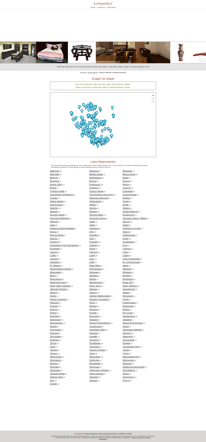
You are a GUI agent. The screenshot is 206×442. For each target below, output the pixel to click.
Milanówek (55, 272)
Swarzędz (128, 336)
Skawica (93, 319)
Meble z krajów (123, 67)
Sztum (53, 343)
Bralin (126, 177)
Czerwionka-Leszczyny (101, 194)
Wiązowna (55, 360)
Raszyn (54, 309)
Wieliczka (94, 360)
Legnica (127, 248)
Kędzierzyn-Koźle (132, 228)
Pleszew (54, 302)
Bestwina (127, 171)
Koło (91, 238)
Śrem (52, 346)
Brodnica (54, 181)
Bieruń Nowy (129, 174)
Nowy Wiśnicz (130, 286)
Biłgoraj (54, 177)
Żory (52, 380)
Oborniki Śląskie (58, 289)
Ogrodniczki (129, 289)
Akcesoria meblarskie (137, 67)
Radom (93, 306)
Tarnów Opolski (97, 350)
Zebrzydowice (96, 373)
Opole (53, 296)
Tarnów (53, 350)
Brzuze (126, 181)
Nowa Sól (127, 282)
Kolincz (53, 238)
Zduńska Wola (57, 373)
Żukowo (93, 380)
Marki (125, 265)
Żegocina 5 (128, 377)
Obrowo (93, 289)
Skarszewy (55, 319)
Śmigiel (126, 343)
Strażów (93, 333)
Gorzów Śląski (57, 215)
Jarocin (126, 221)
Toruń (92, 353)
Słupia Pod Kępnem (133, 323)
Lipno (125, 252)
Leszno (53, 252)
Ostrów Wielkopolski (99, 296)
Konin (126, 238)
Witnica (54, 363)
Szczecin (94, 340)
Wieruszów (128, 360)
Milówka (93, 275)
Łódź (91, 262)
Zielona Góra (56, 377)
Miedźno (127, 269)
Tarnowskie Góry (131, 346)
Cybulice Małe (57, 191)
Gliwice (126, 208)
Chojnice (93, 188)
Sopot (126, 326)
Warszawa (94, 356)
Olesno (53, 292)
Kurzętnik (55, 248)
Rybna (53, 313)
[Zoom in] (153, 95)
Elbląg (92, 204)
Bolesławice (95, 177)
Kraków (93, 245)
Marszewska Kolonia (60, 269)
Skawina (127, 319)
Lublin (53, 255)
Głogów (54, 211)
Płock (92, 302)
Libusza (93, 252)
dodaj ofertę (78, 433)
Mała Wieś (94, 265)
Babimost (55, 171)
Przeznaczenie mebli (83, 67)
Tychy (126, 353)
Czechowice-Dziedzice (61, 194)
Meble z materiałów (110, 67)
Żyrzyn (126, 380)
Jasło (92, 225)
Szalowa (54, 340)
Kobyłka (93, 235)
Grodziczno (128, 215)
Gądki (126, 204)
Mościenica (56, 279)
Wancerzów (56, 356)
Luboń (126, 255)
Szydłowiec (95, 343)
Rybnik (92, 313)
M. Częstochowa (131, 262)
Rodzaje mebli (97, 67)
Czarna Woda (96, 191)
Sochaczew (95, 326)
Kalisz (126, 225)
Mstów (92, 279)
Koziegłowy (128, 242)
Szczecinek (128, 340)
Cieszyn (127, 188)
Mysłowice (128, 279)
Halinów (54, 221)
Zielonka (93, 377)
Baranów (93, 171)
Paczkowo (128, 296)
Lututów (54, 259)
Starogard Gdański (132, 329)
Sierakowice (129, 316)
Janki (92, 221)
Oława (126, 292)
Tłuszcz (54, 353)
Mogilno (127, 275)
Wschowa (94, 367)
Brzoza (93, 181)
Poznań (54, 306)
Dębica (126, 198)
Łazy (91, 259)
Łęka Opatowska (131, 259)
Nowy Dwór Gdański (60, 286)
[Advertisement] (103, 26)
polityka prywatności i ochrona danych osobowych (100, 433)
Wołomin (127, 363)
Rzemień (54, 316)
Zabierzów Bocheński (134, 367)
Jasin (52, 225)
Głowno (93, 211)
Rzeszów (94, 316)
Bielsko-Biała (96, 174)
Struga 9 (127, 333)
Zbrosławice (129, 370)
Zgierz (126, 373)
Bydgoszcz (95, 184)
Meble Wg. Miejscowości (65, 67)
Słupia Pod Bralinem (99, 323)
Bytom (126, 184)
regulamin (122, 433)
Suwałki (93, 336)
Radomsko (128, 306)
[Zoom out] (153, 98)
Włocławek (94, 363)
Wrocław (54, 367)
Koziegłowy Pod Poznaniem (64, 245)
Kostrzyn (54, 242)
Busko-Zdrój (56, 184)
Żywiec (53, 383)
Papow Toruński (58, 299)
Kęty (91, 231)
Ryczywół (127, 313)
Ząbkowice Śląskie (99, 370)
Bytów (53, 188)
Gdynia (93, 208)
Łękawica (55, 262)
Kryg (125, 245)
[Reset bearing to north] (153, 101)
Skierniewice (56, 323)
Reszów (93, 309)
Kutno (92, 248)
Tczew (126, 350)
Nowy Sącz (95, 286)
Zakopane (55, 370)
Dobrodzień (95, 201)
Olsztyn (93, 292)
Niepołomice (95, 282)
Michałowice (95, 269)
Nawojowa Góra (58, 282)
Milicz (53, 275)
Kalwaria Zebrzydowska (62, 228)
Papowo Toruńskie (98, 299)
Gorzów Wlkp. (96, 215)
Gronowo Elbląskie (59, 218)
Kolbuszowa (129, 235)
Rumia (126, 309)
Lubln (92, 255)
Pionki (126, 299)
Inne (147, 67)
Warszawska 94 (131, 356)
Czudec (54, 198)
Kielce (126, 231)
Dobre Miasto (57, 201)
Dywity (126, 201)
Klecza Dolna (57, 235)
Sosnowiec (55, 329)
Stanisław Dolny (97, 329)
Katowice (94, 228)
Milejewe (93, 272)
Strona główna (93, 72)
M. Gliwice (55, 265)
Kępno (53, 231)
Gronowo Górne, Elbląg (135, 218)
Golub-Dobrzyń (130, 211)
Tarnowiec (94, 346)
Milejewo (127, 272)
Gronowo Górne (97, 218)
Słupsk (53, 326)
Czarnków (128, 191)
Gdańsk (54, 208)
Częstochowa (129, 194)
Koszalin (93, 242)
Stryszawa (55, 336)
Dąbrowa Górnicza (98, 198)
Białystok (54, 174)
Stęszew (54, 333)
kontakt (129, 433)
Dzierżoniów (56, 204)
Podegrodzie (129, 302)
